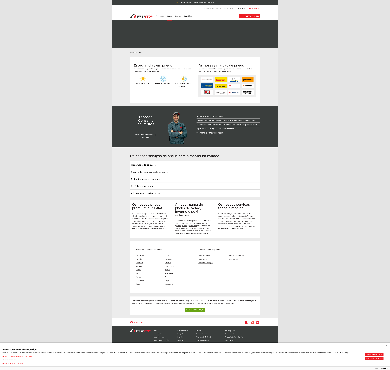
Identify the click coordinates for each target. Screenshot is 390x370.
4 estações (193, 226)
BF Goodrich (169, 266)
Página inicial (229, 334)
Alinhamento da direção (204, 337)
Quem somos (228, 8)
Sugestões (188, 16)
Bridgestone (181, 334)
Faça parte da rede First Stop (212, 8)
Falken (138, 273)
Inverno (184, 226)
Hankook (139, 266)
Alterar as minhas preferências (12, 363)
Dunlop (138, 277)
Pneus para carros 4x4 (236, 256)
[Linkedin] (257, 322)
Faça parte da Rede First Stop (234, 337)
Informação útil (230, 331)
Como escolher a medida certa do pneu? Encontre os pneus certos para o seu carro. (227, 125)
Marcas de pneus (182, 331)
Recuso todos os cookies (374, 358)
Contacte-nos (255, 8)
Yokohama (169, 284)
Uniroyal (168, 263)
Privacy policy (30, 363)
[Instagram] (252, 322)
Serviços (178, 16)
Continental (140, 280)
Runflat (137, 219)
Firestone (168, 259)
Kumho (138, 270)
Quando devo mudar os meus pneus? (210, 116)
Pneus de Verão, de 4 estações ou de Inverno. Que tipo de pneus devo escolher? (226, 120)
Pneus (169, 16)
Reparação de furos (202, 340)
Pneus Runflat (233, 259)
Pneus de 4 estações (205, 263)
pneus (147, 214)
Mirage (167, 277)
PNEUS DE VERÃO (142, 84)
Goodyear (180, 340)
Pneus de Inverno (204, 259)
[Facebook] (246, 322)
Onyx (167, 280)
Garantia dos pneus (202, 334)
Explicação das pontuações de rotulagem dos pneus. (216, 129)
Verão (178, 226)
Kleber (138, 284)
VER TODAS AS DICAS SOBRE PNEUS (210, 133)
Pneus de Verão (204, 256)
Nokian (167, 270)
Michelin (180, 337)
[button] (249, 16)
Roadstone (169, 273)
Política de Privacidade (24, 356)
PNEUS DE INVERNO (162, 84)
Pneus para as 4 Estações (161, 340)
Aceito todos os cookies (374, 354)
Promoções (160, 16)
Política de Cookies (8, 356)
